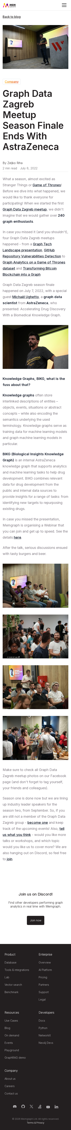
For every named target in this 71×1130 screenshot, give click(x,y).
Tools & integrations (17, 969)
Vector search (13, 984)
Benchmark (11, 992)
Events (9, 1042)
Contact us (11, 1093)
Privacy (40, 1122)
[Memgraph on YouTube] (48, 1106)
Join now (35, 920)
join (9, 859)
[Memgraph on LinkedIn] (56, 1106)
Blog (7, 1028)
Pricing (43, 977)
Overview (45, 962)
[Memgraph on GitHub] (23, 1106)
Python (43, 1028)
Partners (44, 984)
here (17, 537)
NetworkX (45, 1035)
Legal (42, 999)
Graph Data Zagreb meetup (25, 209)
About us (10, 1078)
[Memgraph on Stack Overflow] (40, 1106)
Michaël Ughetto (25, 297)
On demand (12, 1035)
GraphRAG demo (15, 1057)
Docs (42, 1020)
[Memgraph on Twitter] (31, 1106)
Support (44, 992)
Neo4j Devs (46, 1042)
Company (12, 82)
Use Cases (11, 1020)
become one (37, 823)
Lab (7, 977)
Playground (12, 1050)
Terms (30, 1122)
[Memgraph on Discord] (15, 1106)
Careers (10, 1086)
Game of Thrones (47, 185)
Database (10, 962)
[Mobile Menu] (64, 5)
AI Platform (45, 969)
